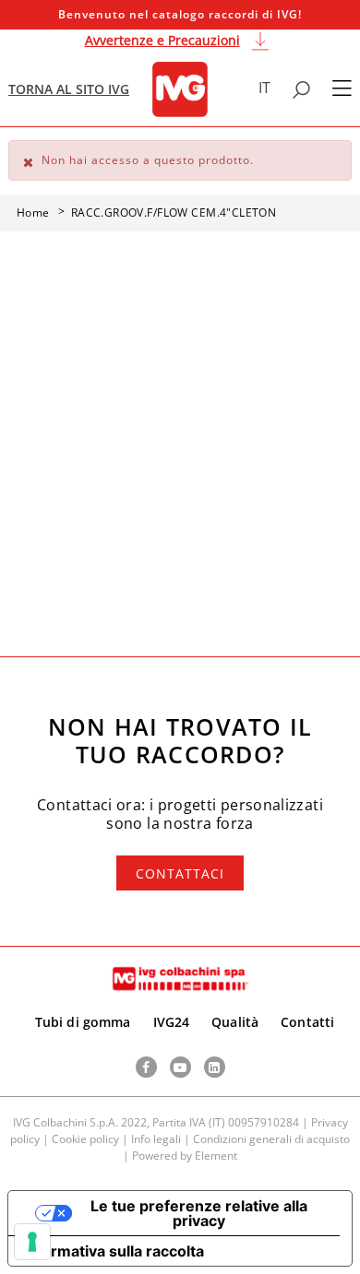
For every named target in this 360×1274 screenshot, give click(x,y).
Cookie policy (85, 1139)
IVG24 (171, 1022)
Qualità (234, 1022)
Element (216, 1155)
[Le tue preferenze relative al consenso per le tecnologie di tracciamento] (32, 1241)
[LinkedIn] (214, 1067)
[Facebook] (146, 1067)
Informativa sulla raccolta (113, 1251)
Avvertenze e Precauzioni (162, 40)
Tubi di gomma (83, 1022)
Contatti (307, 1022)
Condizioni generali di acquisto (271, 1139)
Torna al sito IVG (68, 89)
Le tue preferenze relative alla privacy (198, 1213)
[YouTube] (180, 1067)
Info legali (156, 1139)
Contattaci (180, 873)
